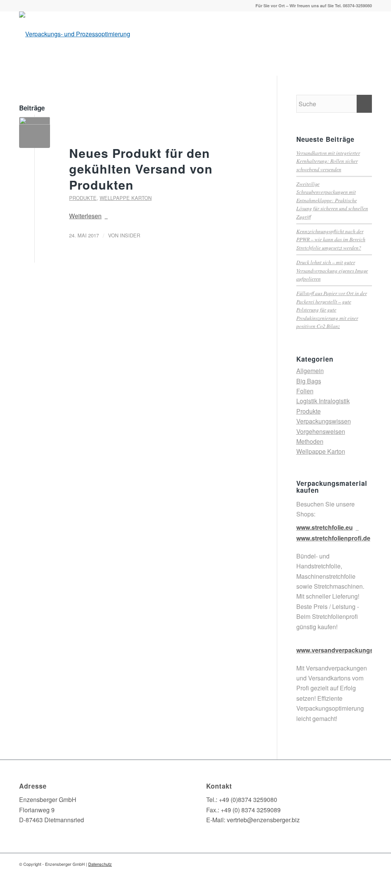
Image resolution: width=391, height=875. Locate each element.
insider (130, 235)
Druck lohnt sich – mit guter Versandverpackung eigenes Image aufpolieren (332, 270)
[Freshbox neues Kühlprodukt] (34, 132)
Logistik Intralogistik (323, 400)
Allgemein (310, 370)
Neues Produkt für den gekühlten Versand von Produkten (141, 168)
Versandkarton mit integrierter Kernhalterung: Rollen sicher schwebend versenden (328, 161)
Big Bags (308, 381)
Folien (304, 390)
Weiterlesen (85, 215)
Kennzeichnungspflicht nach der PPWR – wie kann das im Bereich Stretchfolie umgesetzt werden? (330, 239)
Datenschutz (100, 864)
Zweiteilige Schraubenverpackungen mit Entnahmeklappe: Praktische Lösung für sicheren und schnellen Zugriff (332, 200)
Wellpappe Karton (126, 197)
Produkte (83, 197)
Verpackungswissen (323, 421)
